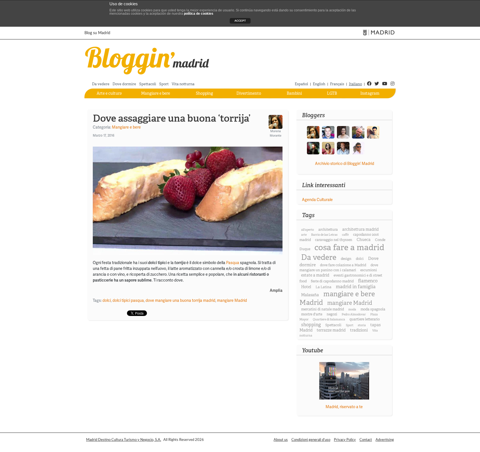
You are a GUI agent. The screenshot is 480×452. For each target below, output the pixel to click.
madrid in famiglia (356, 287)
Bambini (294, 93)
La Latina (323, 287)
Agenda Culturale (317, 199)
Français (337, 84)
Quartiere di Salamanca (329, 319)
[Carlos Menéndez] (358, 131)
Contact (365, 439)
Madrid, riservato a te (344, 406)
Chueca (364, 239)
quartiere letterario (364, 319)
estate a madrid (315, 275)
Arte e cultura (109, 93)
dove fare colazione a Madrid (343, 265)
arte (304, 235)
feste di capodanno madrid (332, 281)
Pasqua (232, 262)
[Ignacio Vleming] (313, 147)
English (319, 84)
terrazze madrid (331, 330)
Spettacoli (147, 84)
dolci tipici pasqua (128, 300)
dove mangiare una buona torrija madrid (180, 300)
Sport (164, 84)
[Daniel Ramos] (373, 131)
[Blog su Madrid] (147, 59)
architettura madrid (360, 229)
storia (362, 325)
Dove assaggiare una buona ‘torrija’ (172, 118)
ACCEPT (240, 20)
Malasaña (310, 294)
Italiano (355, 84)
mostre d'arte (311, 314)
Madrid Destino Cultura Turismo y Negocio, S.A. (123, 439)
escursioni (368, 270)
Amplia (276, 290)
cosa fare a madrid (349, 247)
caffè (345, 235)
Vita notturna (183, 84)
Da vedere (100, 84)
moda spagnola (373, 309)
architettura (328, 229)
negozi (332, 314)
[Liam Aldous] (328, 131)
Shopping (204, 93)
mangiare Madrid (232, 300)
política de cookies (198, 14)
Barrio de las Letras (324, 235)
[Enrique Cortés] (358, 147)
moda (352, 309)
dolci (106, 300)
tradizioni (359, 330)
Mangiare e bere (155, 93)
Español (301, 84)
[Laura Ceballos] (343, 131)
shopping (311, 325)
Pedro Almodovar (354, 314)
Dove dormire (124, 84)
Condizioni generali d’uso (310, 439)
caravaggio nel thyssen (333, 240)
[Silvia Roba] (328, 147)
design (346, 259)
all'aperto (307, 230)
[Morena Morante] (313, 131)
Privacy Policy (345, 439)
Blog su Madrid (97, 33)
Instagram (369, 93)
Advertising (385, 439)
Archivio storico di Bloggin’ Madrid (344, 163)
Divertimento (248, 93)
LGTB (332, 93)
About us (281, 439)
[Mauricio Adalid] (343, 147)
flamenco (368, 281)
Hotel (306, 286)
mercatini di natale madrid (322, 309)
